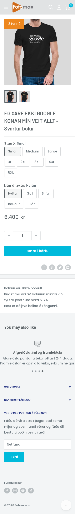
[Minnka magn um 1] (8, 235)
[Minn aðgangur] (59, 7)
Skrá (14, 456)
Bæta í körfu (37, 250)
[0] (67, 7)
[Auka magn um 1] (36, 235)
